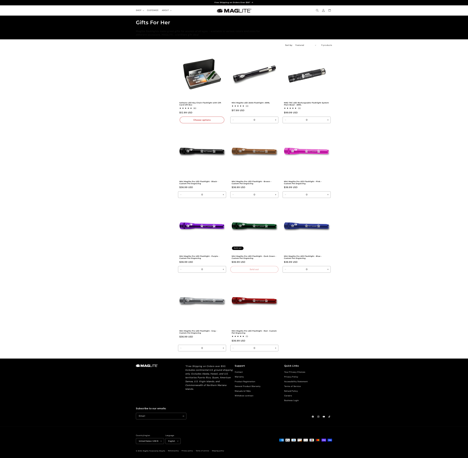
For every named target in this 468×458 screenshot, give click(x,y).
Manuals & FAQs (243, 391)
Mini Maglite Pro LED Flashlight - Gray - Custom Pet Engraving (198, 332)
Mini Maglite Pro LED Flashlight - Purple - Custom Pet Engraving (199, 257)
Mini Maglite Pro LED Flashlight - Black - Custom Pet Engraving (198, 182)
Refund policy (173, 451)
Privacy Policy (291, 376)
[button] (139, 10)
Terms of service (202, 451)
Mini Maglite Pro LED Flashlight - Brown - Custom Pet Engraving (251, 182)
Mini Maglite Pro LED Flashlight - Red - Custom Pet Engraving (254, 332)
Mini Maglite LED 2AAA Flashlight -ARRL (251, 103)
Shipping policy (218, 451)
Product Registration (245, 381)
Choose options (202, 120)
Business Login (291, 400)
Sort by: (289, 45)
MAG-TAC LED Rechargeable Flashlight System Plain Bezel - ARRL (306, 104)
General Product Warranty (248, 386)
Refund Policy (291, 391)
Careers (288, 396)
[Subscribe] (183, 416)
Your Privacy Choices (294, 372)
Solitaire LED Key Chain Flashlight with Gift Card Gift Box (200, 104)
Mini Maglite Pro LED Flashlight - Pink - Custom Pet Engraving (303, 182)
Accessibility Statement (296, 381)
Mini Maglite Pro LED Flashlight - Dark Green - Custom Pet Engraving (254, 257)
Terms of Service (292, 386)
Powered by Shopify (157, 451)
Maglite (146, 451)
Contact (239, 372)
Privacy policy (187, 451)
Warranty (239, 376)
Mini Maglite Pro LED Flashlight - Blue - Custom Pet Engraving (303, 257)
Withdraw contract (244, 396)
